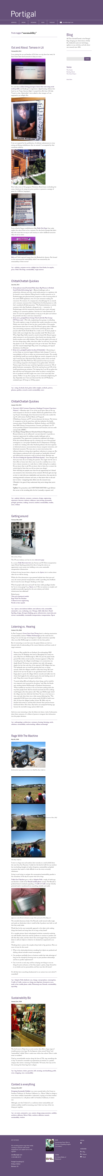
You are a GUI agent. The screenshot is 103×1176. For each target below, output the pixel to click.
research (24, 390)
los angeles (50, 267)
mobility (54, 1113)
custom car (25, 982)
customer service (25, 267)
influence (33, 500)
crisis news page (39, 560)
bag (15, 1071)
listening (46, 722)
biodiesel (26, 980)
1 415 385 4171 (16, 1157)
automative (24, 1113)
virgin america (39, 270)
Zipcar (31, 587)
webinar (17, 505)
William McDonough (33, 636)
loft (35, 1071)
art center (17, 1113)
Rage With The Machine (18, 598)
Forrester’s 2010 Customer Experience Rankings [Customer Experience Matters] (34, 409)
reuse (12, 1073)
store (23, 1073)
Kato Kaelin (43, 267)
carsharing (25, 611)
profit (54, 1071)
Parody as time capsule (18, 603)
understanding (30, 724)
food (26, 388)
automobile (48, 609)
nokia (29, 984)
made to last (15, 984)
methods (44, 388)
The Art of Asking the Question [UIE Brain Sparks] (28, 458)
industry (27, 500)
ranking (25, 503)
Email (84, 1157)
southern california (38, 1115)
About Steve (69, 79)
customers (35, 498)
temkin (51, 503)
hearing (40, 722)
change (35, 980)
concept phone (42, 980)
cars (20, 611)
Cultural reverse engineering (20, 601)
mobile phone (23, 984)
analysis (16, 498)
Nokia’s (13, 880)
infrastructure (42, 613)
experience (14, 500)
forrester (21, 500)
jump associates (46, 1113)
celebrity (17, 267)
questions (20, 503)
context (34, 1113)
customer (28, 498)
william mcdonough (42, 724)
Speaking (33, 22)
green (35, 613)
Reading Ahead (71, 72)
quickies (19, 390)
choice (25, 1071)
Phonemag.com (37, 984)
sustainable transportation (33, 615)
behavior (22, 498)
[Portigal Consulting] (23, 17)
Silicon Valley (27, 1115)
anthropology (18, 722)
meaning (39, 1071)
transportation (45, 615)
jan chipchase (38, 982)
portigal (13, 503)
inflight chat (35, 267)
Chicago (34, 611)
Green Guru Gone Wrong (31, 633)
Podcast (52, 22)
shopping (18, 1073)
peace (13, 270)
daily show (45, 611)
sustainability (30, 270)
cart (30, 611)
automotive (14, 611)
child (39, 611)
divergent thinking (27, 613)
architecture (27, 722)
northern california (17, 1115)
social (30, 390)
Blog (43, 22)
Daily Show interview (24, 563)
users (42, 390)
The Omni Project (71, 74)
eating (16, 388)
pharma (13, 390)
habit (34, 388)
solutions (14, 724)
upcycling (14, 986)
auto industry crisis (38, 609)
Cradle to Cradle (40, 884)
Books (24, 22)
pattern (50, 388)
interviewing (40, 500)
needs (51, 722)
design (41, 498)
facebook (21, 388)
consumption (52, 980)
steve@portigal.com (68, 22)
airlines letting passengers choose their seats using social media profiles (32, 88)
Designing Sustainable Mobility (20, 1091)
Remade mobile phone (34, 882)
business (19, 1071)
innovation (50, 613)
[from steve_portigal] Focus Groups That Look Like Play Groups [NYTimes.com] (32, 319)
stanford (37, 503)
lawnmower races (48, 982)
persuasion (48, 500)
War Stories (70, 70)
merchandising (47, 1071)
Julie (12, 257)
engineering (47, 498)
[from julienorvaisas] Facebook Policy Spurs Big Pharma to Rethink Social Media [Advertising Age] (33, 289)
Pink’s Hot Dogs (42, 228)
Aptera (42, 572)
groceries (30, 1071)
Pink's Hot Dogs (20, 270)
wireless (22, 1117)
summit (46, 1115)
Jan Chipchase (20, 880)
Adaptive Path (37, 880)
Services (13, 22)
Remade (44, 984)
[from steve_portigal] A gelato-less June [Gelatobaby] (29, 350)
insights (39, 388)
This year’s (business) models (20, 596)
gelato (30, 388)
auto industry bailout (25, 609)
